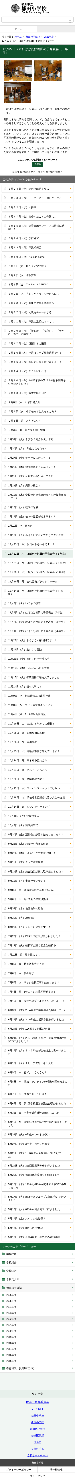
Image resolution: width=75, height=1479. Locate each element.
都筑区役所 (37, 1435)
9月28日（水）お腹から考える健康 (28, 843)
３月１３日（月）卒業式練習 (24, 247)
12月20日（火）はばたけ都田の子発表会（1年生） (37, 572)
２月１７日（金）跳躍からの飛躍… (28, 343)
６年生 (37, 164)
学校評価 (11, 1254)
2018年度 (11, 1343)
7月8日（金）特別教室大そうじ (26, 963)
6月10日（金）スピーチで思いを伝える (30, 1063)
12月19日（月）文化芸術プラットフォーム (32, 581)
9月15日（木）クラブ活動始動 (25, 862)
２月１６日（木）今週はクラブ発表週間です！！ (36, 352)
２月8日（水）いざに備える (24, 402)
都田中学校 (37, 1415)
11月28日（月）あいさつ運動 (25, 649)
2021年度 (11, 1325)
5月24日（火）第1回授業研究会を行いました (34, 1165)
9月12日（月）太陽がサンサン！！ (28, 880)
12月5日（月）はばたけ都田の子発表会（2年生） (36, 612)
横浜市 (37, 1442)
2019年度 (11, 1337)
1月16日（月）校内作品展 (23, 507)
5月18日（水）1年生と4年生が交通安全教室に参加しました (37, 1186)
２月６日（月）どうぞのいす (24, 420)
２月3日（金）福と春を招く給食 (26, 429)
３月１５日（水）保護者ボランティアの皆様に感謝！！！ (36, 227)
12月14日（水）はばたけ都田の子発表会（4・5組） (35, 592)
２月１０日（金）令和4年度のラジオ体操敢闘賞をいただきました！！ (37, 382)
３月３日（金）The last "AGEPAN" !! (29, 284)
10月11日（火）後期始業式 (23, 815)
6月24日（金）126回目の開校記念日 (29, 1028)
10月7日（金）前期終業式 (23, 825)
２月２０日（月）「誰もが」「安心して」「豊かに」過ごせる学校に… (36, 332)
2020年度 (11, 1331)
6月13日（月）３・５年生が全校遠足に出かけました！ (37, 1052)
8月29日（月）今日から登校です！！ (29, 927)
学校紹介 (11, 1262)
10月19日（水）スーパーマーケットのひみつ (34, 788)
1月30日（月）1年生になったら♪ (27, 448)
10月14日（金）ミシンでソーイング (29, 806)
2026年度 (11, 1295)
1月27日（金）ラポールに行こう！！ (29, 457)
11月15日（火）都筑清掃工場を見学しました (34, 677)
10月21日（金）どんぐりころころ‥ (29, 769)
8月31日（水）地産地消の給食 (25, 908)
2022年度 (49, 36)
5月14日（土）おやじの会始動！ (27, 1218)
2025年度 (11, 1301)
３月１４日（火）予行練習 (23, 238)
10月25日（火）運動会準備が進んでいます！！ (35, 751)
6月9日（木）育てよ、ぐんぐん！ (27, 1072)
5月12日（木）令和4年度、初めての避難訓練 (34, 1237)
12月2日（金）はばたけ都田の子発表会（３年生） (37, 621)
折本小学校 (37, 1422)
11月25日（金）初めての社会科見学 (28, 658)
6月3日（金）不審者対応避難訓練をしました (34, 1112)
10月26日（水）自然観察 (22, 742)
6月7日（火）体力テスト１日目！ (27, 1094)
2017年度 (11, 1349)
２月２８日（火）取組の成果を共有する (31, 303)
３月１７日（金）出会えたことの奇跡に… (32, 216)
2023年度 (11, 1313)
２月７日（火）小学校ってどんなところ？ (32, 411)
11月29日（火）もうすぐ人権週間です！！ (32, 640)
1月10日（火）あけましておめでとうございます (36, 535)
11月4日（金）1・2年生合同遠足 (27, 714)
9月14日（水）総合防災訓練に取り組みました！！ (37, 871)
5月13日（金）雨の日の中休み (25, 1227)
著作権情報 (56, 1469)
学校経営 (11, 1270)
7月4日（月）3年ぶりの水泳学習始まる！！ (33, 991)
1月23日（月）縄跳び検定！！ (25, 485)
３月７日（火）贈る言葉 (22, 275)
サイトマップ (37, 1475)
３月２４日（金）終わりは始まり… (28, 188)
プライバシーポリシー (18, 1469)
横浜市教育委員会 (37, 1402)
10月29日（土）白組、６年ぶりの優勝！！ (32, 723)
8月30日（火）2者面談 (21, 917)
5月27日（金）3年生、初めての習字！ (30, 1143)
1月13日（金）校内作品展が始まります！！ (33, 516)
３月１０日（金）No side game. (26, 256)
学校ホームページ (37, 1455)
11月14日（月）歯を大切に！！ (26, 686)
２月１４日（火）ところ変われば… (28, 371)
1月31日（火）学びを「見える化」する (30, 439)
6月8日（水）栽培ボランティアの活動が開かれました (37, 1083)
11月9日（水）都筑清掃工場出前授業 (29, 695)
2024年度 (11, 1307)
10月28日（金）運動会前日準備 (26, 732)
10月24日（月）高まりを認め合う (27, 760)
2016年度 (11, 1355)
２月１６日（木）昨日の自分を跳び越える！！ (35, 361)
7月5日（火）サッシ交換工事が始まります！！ (35, 982)
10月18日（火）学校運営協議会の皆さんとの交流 (36, 797)
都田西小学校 (37, 1428)
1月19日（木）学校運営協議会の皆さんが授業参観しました (37, 496)
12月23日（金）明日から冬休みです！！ (31, 544)
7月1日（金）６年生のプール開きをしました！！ (36, 1000)
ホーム (19, 28)
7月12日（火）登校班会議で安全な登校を (32, 945)
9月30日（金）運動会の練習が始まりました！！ (36, 834)
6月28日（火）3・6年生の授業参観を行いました (36, 1019)
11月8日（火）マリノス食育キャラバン (30, 704)
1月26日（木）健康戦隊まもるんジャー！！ (33, 466)
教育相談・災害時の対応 (20, 1368)
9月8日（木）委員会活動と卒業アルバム (31, 889)
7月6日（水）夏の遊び (21, 973)
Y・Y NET (37, 1409)
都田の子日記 (33, 36)
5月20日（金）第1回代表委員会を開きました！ (35, 1174)
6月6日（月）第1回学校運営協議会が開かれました (37, 1103)
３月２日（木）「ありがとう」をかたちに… (33, 293)
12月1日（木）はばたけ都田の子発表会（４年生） (37, 631)
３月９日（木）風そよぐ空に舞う (27, 266)
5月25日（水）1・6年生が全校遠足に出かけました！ (36, 1155)
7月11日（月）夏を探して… (24, 954)
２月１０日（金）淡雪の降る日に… (28, 393)
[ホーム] (37, 8)
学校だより (12, 1279)
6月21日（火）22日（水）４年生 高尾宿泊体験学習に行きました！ (37, 1039)
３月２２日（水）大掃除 (22, 207)
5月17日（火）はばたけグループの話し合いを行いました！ (37, 1198)
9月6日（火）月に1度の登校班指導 (28, 899)
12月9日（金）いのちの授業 (24, 603)
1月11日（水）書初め (20, 525)
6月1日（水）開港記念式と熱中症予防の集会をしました (37, 1123)
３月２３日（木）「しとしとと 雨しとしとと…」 (37, 197)
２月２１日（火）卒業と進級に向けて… (31, 321)
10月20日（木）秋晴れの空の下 (26, 779)
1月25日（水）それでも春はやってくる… (32, 476)
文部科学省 (37, 1448)
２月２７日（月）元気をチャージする (30, 312)
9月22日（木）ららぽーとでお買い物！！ (32, 852)
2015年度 (11, 1361)
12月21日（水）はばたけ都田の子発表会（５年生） (38, 562)
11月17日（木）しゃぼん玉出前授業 (28, 667)
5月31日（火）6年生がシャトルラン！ (30, 1134)
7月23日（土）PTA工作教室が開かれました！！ (35, 936)
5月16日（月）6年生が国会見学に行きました (34, 1209)
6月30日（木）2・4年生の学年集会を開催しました (37, 1010)
